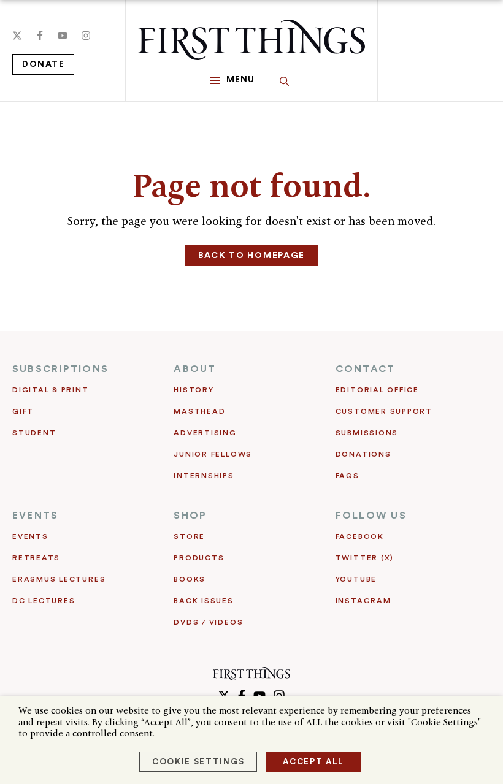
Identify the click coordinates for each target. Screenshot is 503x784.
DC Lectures (43, 600)
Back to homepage (251, 255)
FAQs (347, 475)
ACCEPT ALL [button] (313, 762)
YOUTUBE (356, 579)
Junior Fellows (213, 454)
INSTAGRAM (363, 600)
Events (30, 536)
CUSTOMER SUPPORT (384, 411)
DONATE (43, 64)
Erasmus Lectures (59, 579)
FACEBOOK (360, 536)
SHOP (190, 515)
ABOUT (195, 369)
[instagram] (86, 35)
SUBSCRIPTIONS (60, 369)
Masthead (199, 411)
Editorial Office (377, 390)
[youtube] (62, 35)
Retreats (36, 557)
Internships (204, 475)
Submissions (367, 432)
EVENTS (35, 515)
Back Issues (203, 600)
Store (189, 536)
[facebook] (40, 35)
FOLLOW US (371, 515)
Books (189, 579)
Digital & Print (50, 390)
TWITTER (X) (365, 557)
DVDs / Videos (208, 622)
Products (199, 557)
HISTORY (193, 390)
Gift (23, 411)
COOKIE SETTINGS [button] (198, 762)
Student (34, 432)
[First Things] (251, 40)
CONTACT (366, 369)
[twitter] (17, 35)
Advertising (205, 432)
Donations (363, 454)
